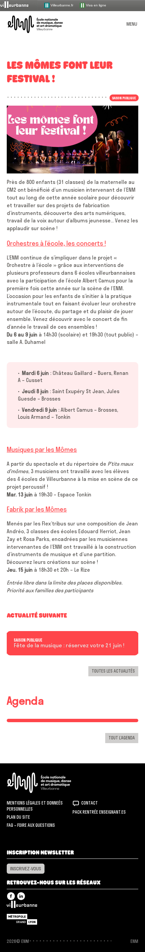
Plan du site (18, 817)
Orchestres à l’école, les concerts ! (56, 243)
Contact (89, 803)
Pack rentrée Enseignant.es (99, 812)
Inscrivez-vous (25, 869)
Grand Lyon (22, 919)
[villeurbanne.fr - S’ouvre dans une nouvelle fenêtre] (19, 5)
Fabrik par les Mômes (37, 509)
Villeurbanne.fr (61, 5)
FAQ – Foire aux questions (31, 825)
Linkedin (21, 896)
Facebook (11, 896)
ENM (48, 783)
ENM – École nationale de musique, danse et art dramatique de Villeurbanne (43, 24)
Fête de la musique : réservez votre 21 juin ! (69, 645)
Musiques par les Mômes (42, 449)
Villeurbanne (22, 906)
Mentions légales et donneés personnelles (35, 806)
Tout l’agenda (122, 737)
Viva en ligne (95, 5)
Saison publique (28, 640)
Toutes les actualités (113, 671)
